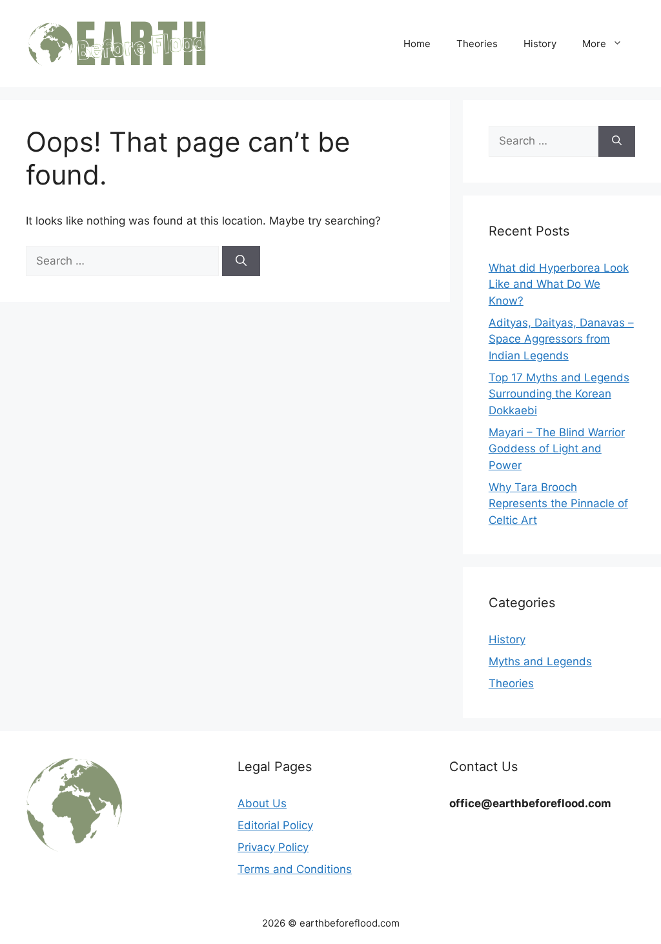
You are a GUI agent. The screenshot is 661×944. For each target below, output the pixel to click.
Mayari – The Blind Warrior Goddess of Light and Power (557, 449)
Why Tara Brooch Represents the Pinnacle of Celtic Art (558, 504)
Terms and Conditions (295, 869)
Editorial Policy (275, 825)
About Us (262, 803)
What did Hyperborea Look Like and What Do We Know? (559, 284)
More (594, 43)
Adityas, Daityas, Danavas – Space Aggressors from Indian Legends (561, 339)
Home (417, 43)
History (540, 43)
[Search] (241, 261)
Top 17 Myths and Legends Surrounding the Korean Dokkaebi (559, 394)
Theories (477, 43)
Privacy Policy (273, 847)
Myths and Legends (540, 661)
